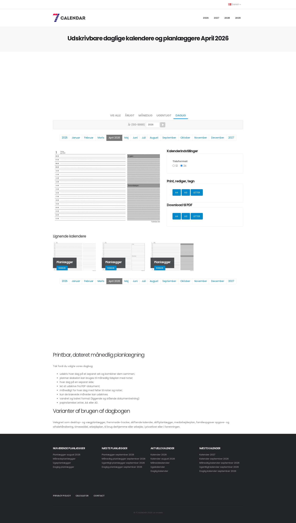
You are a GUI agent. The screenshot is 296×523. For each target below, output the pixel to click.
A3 (185, 192)
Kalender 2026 (159, 454)
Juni (135, 137)
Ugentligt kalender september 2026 (219, 466)
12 (177, 165)
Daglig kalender (159, 471)
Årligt (129, 115)
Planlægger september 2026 (118, 454)
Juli (144, 137)
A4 (176, 192)
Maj (126, 137)
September (169, 137)
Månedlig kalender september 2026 (219, 462)
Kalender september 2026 (214, 458)
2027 (216, 18)
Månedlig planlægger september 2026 (123, 458)
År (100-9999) (136, 124)
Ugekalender (158, 466)
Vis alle (115, 115)
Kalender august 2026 (163, 458)
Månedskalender (160, 462)
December (217, 137)
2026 (205, 18)
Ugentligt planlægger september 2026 (123, 462)
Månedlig (145, 115)
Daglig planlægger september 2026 (122, 466)
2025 (64, 137)
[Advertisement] (148, 81)
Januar (76, 137)
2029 (238, 18)
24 (185, 165)
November (200, 137)
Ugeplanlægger (62, 462)
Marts (101, 137)
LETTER (196, 192)
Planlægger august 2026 (66, 454)
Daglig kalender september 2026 (217, 471)
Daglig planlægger (63, 466)
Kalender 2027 (207, 454)
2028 (227, 18)
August (154, 137)
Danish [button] (235, 4)
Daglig (181, 115)
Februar (88, 137)
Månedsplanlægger (64, 458)
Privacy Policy (62, 495)
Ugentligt (164, 115)
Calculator (82, 495)
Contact (99, 495)
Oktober (185, 137)
